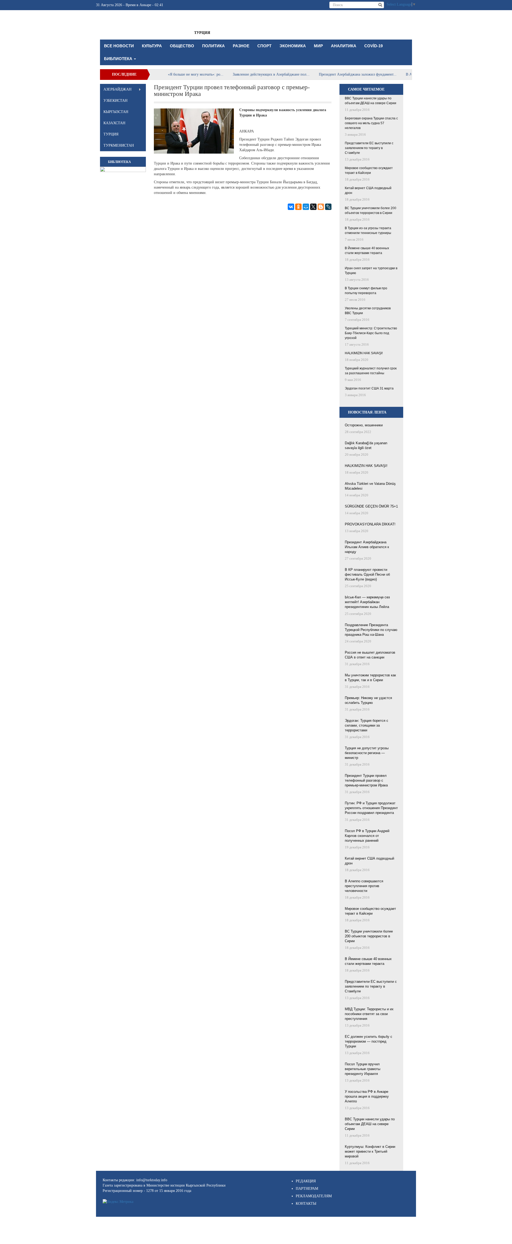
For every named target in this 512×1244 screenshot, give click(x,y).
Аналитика (343, 46)
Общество (182, 46)
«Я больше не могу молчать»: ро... (175, 74)
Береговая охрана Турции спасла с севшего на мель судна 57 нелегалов (371, 123)
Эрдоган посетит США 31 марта (369, 388)
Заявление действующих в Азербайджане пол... (251, 74)
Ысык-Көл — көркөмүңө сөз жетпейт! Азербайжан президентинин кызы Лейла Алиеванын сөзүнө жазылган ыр (371, 602)
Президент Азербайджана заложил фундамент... (337, 74)
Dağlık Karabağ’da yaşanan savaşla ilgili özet (366, 445)
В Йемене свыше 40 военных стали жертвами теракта (367, 250)
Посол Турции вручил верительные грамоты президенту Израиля (362, 1069)
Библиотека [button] (118, 58)
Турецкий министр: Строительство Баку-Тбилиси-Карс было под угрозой (371, 333)
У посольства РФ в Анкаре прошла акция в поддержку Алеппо (367, 1096)
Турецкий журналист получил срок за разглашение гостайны (371, 370)
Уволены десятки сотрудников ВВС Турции (368, 310)
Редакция (306, 1181)
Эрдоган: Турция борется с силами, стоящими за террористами (366, 725)
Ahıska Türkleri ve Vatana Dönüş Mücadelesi (370, 486)
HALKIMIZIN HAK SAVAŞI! (364, 353)
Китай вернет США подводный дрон (368, 190)
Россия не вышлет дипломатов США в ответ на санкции (370, 654)
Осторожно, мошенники (364, 425)
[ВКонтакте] (291, 207)
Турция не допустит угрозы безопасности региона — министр (367, 753)
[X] (313, 207)
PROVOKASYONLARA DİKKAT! (370, 524)
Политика (213, 46)
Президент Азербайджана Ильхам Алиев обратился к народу (367, 547)
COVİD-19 (373, 46)
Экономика (292, 46)
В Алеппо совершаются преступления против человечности (364, 886)
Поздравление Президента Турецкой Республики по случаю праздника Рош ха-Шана (371, 630)
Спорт (264, 46)
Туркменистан (118, 145)
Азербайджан (117, 89)
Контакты (306, 1204)
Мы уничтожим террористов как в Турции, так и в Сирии (370, 677)
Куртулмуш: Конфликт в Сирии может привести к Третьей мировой (370, 1151)
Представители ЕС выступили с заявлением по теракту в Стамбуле (369, 148)
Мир (318, 46)
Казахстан (114, 123)
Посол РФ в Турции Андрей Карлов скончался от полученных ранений (367, 836)
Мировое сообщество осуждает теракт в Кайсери (369, 170)
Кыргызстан (115, 112)
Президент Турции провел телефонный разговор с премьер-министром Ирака (366, 780)
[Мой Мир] (306, 207)
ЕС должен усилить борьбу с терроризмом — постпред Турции (368, 1041)
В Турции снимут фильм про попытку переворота (366, 290)
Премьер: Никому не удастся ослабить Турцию (368, 700)
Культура (152, 46)
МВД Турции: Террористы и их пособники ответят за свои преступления (369, 1014)
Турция (202, 33)
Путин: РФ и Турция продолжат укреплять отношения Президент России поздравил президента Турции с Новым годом (371, 808)
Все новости (119, 46)
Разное (241, 46)
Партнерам (307, 1189)
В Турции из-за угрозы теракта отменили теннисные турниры (368, 230)
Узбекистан (115, 101)
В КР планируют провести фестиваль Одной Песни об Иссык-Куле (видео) (367, 574)
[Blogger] (321, 207)
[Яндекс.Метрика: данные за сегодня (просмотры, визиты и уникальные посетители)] (118, 1201)
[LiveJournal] (328, 207)
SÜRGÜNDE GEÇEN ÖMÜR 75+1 (371, 506)
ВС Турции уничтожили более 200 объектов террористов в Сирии (370, 210)
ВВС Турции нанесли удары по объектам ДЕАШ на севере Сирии (370, 100)
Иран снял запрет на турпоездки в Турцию (371, 270)
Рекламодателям (314, 1196)
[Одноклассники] (298, 207)
